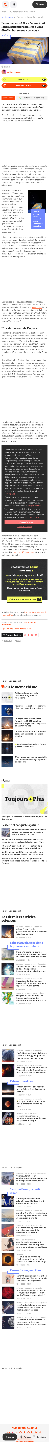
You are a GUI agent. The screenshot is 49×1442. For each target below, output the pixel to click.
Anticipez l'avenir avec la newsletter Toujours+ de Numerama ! (26, 695)
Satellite (8, 640)
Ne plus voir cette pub (11, 681)
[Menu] (13, 4)
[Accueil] (5, 4)
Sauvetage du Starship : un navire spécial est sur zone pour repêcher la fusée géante (31, 983)
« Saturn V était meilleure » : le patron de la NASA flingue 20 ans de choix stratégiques (22, 847)
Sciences (9, 17)
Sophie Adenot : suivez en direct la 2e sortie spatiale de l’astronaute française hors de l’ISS (31, 968)
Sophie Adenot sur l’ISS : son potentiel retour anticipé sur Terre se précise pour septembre (22, 853)
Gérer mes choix (24, 526)
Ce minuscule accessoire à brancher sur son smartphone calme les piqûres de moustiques (31, 1244)
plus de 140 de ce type (23, 552)
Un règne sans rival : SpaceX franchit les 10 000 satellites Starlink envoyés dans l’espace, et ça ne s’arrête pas (30, 722)
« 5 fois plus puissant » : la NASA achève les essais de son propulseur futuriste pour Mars (22, 840)
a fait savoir (37, 307)
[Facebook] (24, 1432)
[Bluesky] (36, 1432)
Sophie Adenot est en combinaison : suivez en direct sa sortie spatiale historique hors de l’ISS (29, 831)
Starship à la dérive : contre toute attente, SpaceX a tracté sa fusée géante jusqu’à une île (31, 1215)
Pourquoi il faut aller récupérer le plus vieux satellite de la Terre (30, 707)
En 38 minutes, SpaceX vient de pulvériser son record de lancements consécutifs (31, 1230)
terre (18, 640)
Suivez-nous (8, 98)
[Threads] (40, 1432)
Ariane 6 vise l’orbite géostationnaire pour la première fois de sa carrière (31, 931)
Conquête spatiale (35, 17)
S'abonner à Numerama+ (22, 599)
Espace (20, 17)
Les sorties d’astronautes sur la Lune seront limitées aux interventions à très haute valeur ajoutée (31, 1322)
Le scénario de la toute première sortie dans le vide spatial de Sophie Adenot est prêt (31, 1307)
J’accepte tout (26, 522)
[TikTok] (12, 1432)
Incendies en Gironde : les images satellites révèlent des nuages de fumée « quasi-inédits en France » (24, 860)
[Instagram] (20, 1432)
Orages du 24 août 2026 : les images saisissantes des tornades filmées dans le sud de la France (31, 998)
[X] (16, 1432)
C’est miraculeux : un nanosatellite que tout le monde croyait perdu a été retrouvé (31, 759)
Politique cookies (32, 517)
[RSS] (32, 1432)
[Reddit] (28, 1432)
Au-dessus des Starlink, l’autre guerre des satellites (30, 745)
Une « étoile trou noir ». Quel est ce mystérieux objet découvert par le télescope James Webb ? (31, 1292)
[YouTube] (8, 1432)
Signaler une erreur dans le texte (16, 628)
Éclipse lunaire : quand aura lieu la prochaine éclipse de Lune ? (30, 1103)
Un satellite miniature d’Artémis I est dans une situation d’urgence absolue (30, 733)
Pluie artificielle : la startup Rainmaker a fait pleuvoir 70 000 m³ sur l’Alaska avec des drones (31, 954)
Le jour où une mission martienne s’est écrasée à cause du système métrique (31, 1118)
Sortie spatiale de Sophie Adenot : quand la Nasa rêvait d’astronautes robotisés (30, 1200)
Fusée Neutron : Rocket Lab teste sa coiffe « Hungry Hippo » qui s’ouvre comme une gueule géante (31, 1055)
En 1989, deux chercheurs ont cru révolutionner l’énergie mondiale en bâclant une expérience (31, 1278)
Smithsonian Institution (38, 224)
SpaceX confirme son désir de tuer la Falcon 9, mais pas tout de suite (30, 1089)
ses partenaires (34, 505)
